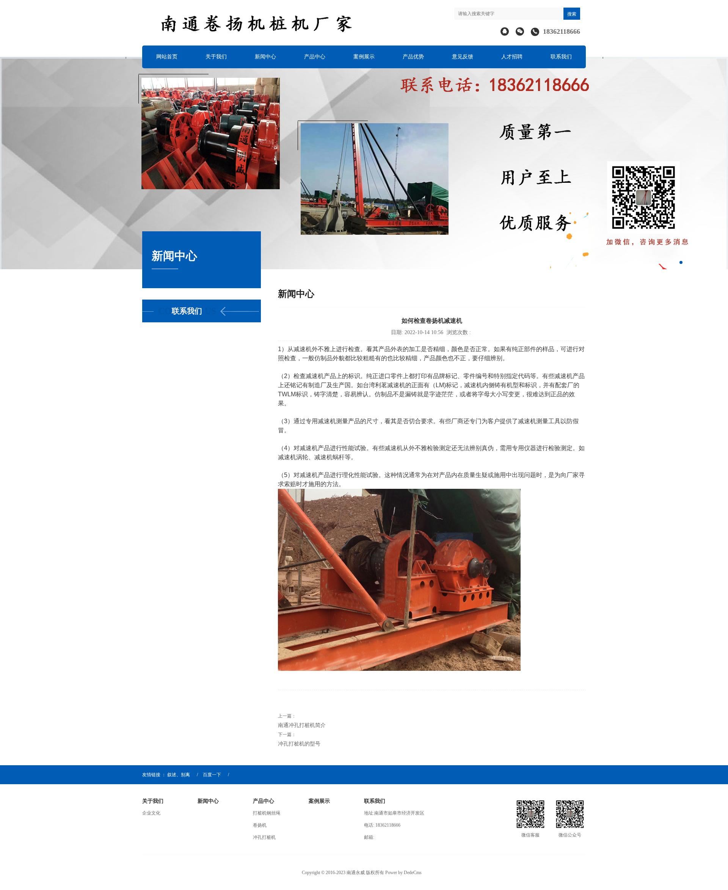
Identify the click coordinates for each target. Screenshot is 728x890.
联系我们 (561, 57)
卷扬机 (260, 825)
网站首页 (166, 57)
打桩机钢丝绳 (266, 813)
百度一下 (212, 774)
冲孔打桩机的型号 (299, 744)
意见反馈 (462, 57)
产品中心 (314, 57)
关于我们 (216, 57)
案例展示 (364, 57)
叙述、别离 (178, 774)
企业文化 (151, 813)
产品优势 (413, 57)
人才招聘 (511, 57)
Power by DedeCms (403, 872)
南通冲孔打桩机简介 (302, 725)
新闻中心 (265, 57)
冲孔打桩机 (264, 837)
